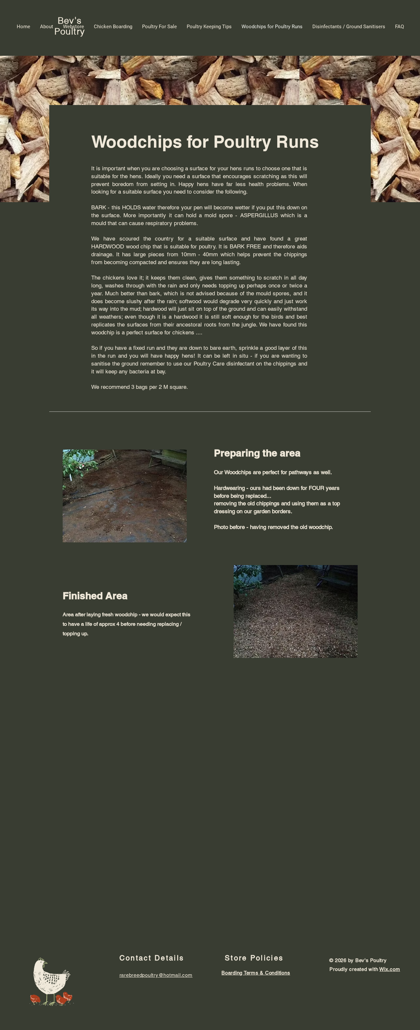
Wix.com (389, 969)
